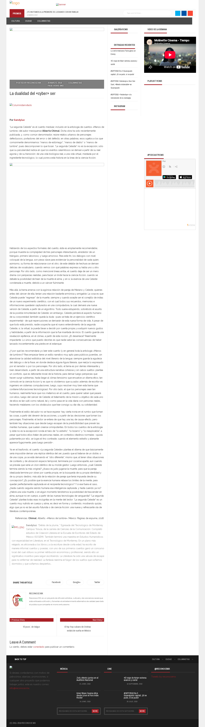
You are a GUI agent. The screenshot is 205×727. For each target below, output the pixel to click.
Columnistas (43, 21)
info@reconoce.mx (19, 688)
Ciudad (28, 21)
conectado (38, 647)
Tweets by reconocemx (163, 676)
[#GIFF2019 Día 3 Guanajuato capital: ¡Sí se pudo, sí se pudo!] (112, 697)
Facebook (56, 582)
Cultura (15, 21)
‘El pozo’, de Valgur (31, 626)
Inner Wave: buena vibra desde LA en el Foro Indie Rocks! (87, 695)
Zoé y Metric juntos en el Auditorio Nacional (87, 679)
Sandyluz (19, 120)
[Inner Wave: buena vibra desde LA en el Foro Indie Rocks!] (65, 697)
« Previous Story (17, 619)
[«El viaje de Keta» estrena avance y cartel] (112, 682)
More (95, 711)
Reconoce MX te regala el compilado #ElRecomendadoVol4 (55, 12)
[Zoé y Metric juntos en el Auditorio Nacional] (65, 682)
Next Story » (98, 619)
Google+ (77, 582)
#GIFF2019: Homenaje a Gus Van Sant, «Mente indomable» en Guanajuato (123, 84)
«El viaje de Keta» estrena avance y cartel (135, 679)
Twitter (97, 582)
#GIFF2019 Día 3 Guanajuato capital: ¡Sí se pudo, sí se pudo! (135, 695)
